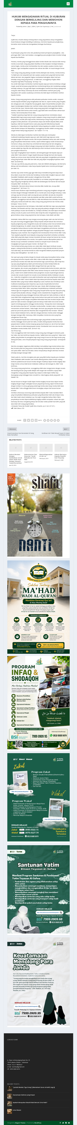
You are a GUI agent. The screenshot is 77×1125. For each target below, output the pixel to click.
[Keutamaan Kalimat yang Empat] (9, 1096)
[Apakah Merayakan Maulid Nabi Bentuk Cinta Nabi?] (9, 1103)
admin (24, 26)
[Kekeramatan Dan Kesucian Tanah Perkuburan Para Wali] (31, 448)
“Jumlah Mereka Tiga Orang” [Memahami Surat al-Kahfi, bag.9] (34, 1087)
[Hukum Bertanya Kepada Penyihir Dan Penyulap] (61, 448)
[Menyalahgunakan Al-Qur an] (46, 448)
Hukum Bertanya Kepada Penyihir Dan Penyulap (60, 456)
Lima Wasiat (17, 1110)
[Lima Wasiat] (9, 1111)
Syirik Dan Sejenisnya (42, 26)
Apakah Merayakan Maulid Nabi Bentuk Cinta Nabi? (30, 1102)
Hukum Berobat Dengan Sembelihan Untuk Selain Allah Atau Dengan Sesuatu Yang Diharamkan (15, 459)
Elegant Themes (20, 1123)
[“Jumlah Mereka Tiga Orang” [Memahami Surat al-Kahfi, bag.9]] (9, 1088)
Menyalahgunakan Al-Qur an (45, 455)
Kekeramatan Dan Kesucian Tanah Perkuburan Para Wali (30, 457)
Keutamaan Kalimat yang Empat (24, 1095)
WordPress (37, 1123)
